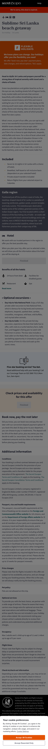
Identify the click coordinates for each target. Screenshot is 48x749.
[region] (24, 732)
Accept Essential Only (24, 743)
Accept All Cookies (24, 737)
